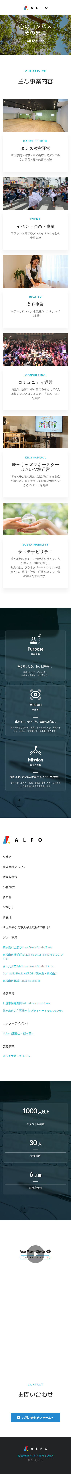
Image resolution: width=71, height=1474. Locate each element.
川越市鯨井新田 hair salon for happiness (26, 1003)
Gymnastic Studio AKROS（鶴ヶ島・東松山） (30, 973)
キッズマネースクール (16, 1056)
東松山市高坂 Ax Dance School (21, 980)
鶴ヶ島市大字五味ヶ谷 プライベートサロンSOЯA (33, 1010)
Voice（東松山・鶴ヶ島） (18, 1033)
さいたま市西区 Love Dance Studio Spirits (28, 966)
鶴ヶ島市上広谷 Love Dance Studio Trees (28, 947)
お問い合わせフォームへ (38, 1417)
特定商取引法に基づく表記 (35, 1456)
